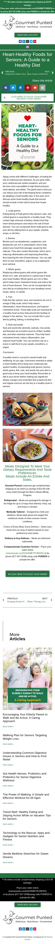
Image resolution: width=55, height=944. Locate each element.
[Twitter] (31, 41)
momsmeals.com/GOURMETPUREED (36, 8)
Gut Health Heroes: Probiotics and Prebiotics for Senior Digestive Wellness (24, 777)
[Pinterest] (34, 41)
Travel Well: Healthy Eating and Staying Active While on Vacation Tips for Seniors (27, 815)
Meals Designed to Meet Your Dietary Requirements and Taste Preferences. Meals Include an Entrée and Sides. (27, 473)
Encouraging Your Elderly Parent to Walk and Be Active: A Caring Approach (25, 718)
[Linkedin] (23, 41)
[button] (27, 47)
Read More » (8, 727)
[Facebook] (20, 41)
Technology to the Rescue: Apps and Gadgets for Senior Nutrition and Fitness (26, 836)
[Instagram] (27, 41)
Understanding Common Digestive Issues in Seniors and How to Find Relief (25, 756)
